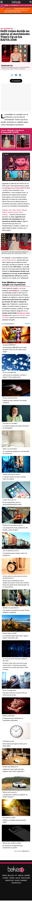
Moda (4, 875)
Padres (27, 875)
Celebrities (14, 5)
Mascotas (10, 880)
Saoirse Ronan (13, 212)
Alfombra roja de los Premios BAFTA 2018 (12, 131)
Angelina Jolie (6, 210)
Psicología (25, 878)
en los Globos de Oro (9, 260)
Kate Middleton (14, 290)
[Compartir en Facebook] (16, 75)
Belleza (11, 875)
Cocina (5, 878)
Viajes (17, 880)
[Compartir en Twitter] (12, 75)
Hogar (12, 878)
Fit (16, 875)
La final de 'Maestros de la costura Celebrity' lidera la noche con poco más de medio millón (17, 10)
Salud (17, 878)
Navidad (24, 880)
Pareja (21, 875)
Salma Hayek (16, 210)
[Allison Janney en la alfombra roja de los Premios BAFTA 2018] (23, 147)
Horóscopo (16, 883)
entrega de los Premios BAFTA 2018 (17, 188)
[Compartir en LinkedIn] (20, 75)
